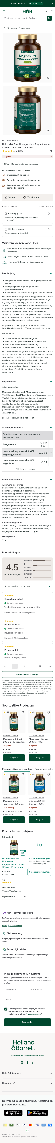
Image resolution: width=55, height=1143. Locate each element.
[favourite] (22, 712)
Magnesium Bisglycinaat (19, 28)
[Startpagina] (27, 11)
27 (40, 666)
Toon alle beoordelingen (27, 674)
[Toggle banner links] (52, 3)
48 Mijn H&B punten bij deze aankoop (20, 164)
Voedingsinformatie (12, 427)
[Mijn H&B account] (46, 11)
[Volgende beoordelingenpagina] (50, 666)
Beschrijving (8, 273)
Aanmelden (27, 1022)
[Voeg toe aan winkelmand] (23, 853)
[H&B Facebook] (27, 1062)
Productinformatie (12, 479)
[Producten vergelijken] (39, 845)
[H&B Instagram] (22, 1062)
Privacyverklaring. (33, 1014)
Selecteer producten (39, 872)
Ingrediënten (9, 381)
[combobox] (24, 18)
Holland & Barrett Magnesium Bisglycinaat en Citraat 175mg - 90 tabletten (13, 862)
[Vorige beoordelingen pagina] (5, 666)
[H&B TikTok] (32, 1062)
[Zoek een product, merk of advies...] (50, 18)
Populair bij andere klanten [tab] (17, 769)
